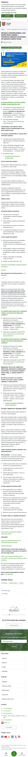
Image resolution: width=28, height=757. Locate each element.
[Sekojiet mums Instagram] (19, 737)
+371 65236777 (7, 711)
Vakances (4, 658)
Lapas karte (5, 694)
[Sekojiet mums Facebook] (2, 737)
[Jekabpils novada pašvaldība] (11, 26)
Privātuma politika (6, 686)
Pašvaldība (4, 671)
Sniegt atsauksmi (14, 625)
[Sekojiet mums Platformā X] (16, 737)
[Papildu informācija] (8, 722)
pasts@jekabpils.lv (7, 713)
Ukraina (21, 583)
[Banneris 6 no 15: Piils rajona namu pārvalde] (14, 609)
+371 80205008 (7, 708)
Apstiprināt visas (20, 16)
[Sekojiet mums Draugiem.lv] (9, 737)
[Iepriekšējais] (3, 609)
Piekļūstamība (5, 690)
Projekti (4, 667)
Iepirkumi (4, 662)
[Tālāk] (25, 609)
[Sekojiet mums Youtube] (6, 737)
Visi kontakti (9, 727)
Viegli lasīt (4, 681)
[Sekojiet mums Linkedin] (12, 737)
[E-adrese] (4, 722)
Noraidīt (7, 16)
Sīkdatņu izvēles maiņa (8, 699)
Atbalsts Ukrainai (13, 583)
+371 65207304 (7, 720)
